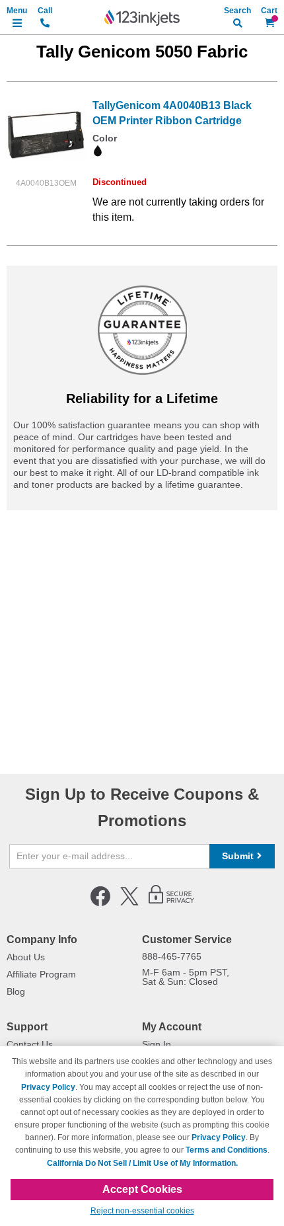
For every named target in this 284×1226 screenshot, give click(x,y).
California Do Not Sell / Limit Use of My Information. (142, 1163)
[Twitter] (129, 903)
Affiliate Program (41, 974)
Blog (16, 991)
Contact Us (30, 1044)
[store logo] (142, 18)
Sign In (156, 1044)
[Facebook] (100, 903)
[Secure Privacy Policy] (171, 903)
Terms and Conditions (226, 1150)
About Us (26, 957)
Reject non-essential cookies (142, 1210)
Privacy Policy (48, 1087)
